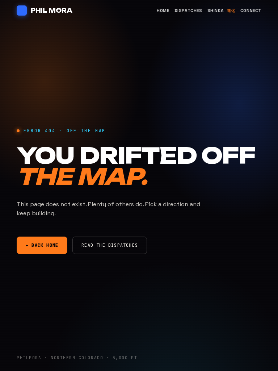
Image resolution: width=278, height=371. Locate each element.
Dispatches (188, 10)
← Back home (42, 245)
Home (163, 10)
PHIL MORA (51, 10)
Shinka (221, 10)
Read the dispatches (109, 245)
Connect (250, 10)
